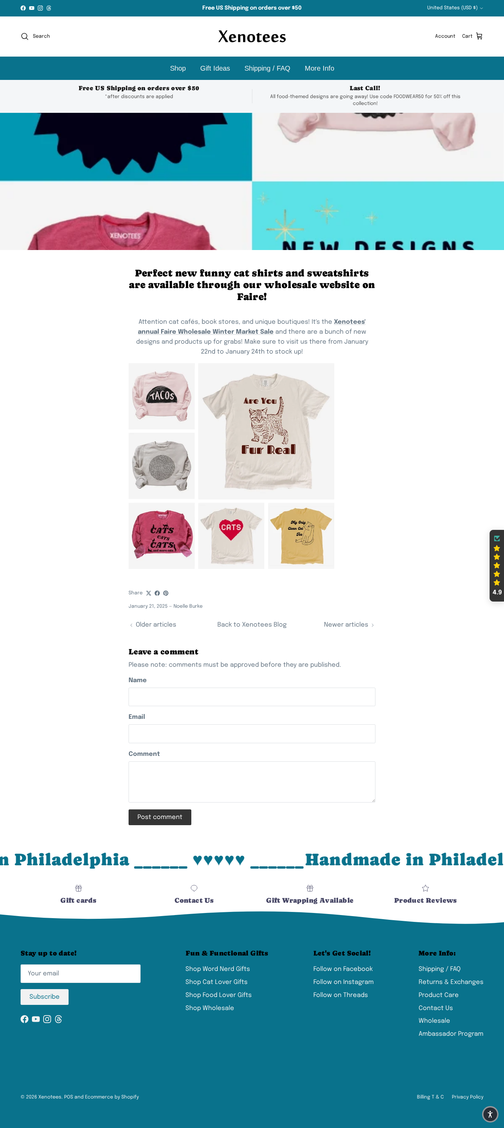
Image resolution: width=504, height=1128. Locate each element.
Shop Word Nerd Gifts (217, 969)
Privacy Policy (467, 1097)
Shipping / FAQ (267, 68)
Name (138, 680)
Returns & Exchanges (451, 982)
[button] (497, 566)
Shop (178, 68)
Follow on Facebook (343, 969)
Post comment (159, 817)
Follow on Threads (340, 995)
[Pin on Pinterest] (165, 593)
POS (68, 1097)
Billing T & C (430, 1097)
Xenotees (49, 1097)
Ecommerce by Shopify (112, 1097)
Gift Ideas (215, 68)
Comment (144, 754)
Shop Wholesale (209, 1008)
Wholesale (434, 1021)
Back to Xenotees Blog (252, 625)
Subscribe (44, 997)
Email (137, 717)
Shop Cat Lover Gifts (216, 982)
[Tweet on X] (148, 593)
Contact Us (436, 1008)
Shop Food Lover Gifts (218, 995)
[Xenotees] (252, 36)
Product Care (439, 995)
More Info (319, 68)
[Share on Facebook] (157, 593)
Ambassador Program (451, 1034)
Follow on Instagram (343, 982)
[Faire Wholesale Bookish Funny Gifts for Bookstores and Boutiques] (231, 567)
